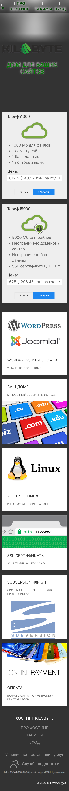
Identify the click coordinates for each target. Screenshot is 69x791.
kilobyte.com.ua (57, 782)
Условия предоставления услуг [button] (34, 754)
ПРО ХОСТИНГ (34, 727)
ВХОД (34, 742)
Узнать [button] (24, 191)
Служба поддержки (40, 763)
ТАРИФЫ (34, 735)
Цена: (12, 171)
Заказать (44, 191)
